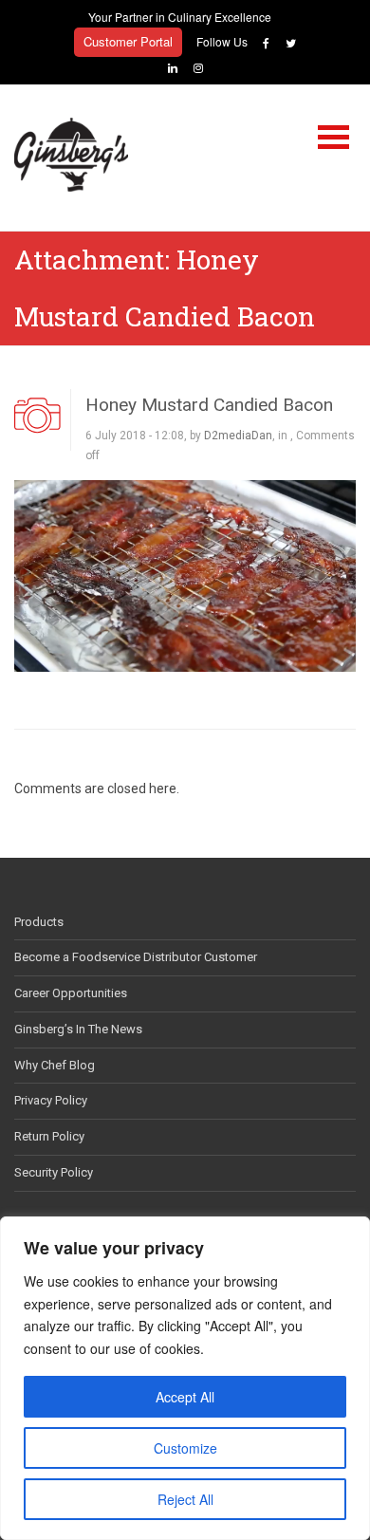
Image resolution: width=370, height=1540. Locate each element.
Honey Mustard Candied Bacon (209, 405)
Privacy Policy (50, 1100)
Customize (185, 1447)
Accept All (185, 1396)
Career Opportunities (70, 993)
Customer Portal (128, 41)
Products (39, 922)
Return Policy (49, 1136)
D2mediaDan (238, 435)
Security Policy (53, 1172)
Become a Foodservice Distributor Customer (135, 957)
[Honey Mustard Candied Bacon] (185, 574)
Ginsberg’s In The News (78, 1029)
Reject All (185, 1499)
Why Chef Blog (54, 1065)
